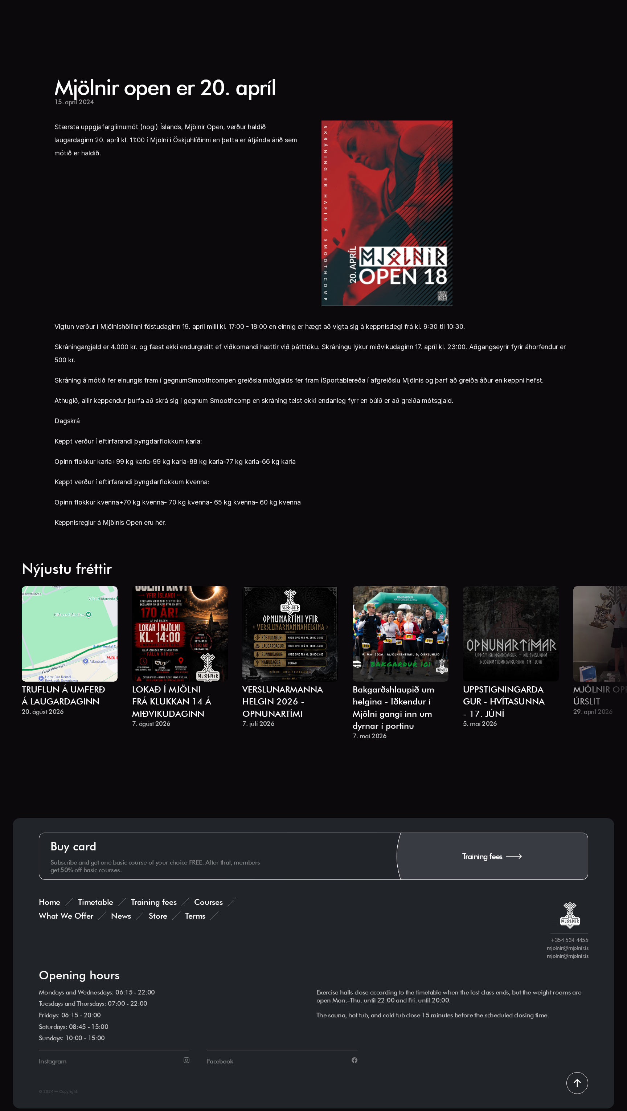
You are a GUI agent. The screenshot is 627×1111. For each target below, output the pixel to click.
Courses (208, 902)
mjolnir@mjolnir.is (567, 956)
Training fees (153, 902)
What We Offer (66, 915)
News (121, 915)
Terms (195, 915)
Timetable (95, 902)
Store (158, 915)
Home (49, 902)
